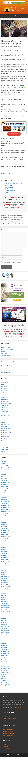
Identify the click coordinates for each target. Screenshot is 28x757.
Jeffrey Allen (4, 407)
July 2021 (3, 566)
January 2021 (4, 578)
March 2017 (4, 662)
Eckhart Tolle (4, 401)
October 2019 (4, 609)
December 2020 (5, 580)
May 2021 (3, 570)
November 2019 (5, 607)
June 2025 (4, 474)
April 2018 (3, 643)
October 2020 (4, 584)
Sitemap (5, 744)
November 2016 (5, 668)
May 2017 (3, 660)
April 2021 (3, 572)
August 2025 (4, 472)
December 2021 (5, 555)
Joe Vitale (3, 409)
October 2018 (4, 634)
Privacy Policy (6, 748)
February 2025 (5, 478)
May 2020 (3, 595)
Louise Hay (4, 420)
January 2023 (4, 528)
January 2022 (4, 553)
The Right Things (5, 355)
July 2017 (3, 657)
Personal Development (14, 219)
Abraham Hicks (7, 215)
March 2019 (4, 624)
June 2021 (4, 568)
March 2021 (4, 574)
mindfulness (4, 219)
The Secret (4, 445)
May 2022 (3, 545)
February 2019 (5, 626)
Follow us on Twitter (6, 368)
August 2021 (4, 564)
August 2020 (4, 589)
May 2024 (3, 495)
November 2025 (5, 470)
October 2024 (4, 486)
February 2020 (5, 601)
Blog (12, 215)
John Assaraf (4, 411)
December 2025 (5, 468)
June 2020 (4, 593)
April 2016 (3, 680)
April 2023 (3, 522)
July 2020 (3, 591)
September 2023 (5, 511)
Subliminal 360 (14, 115)
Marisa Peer (4, 422)
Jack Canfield (4, 405)
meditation (21, 217)
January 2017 (4, 664)
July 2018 (3, 637)
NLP (2, 434)
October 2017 (4, 655)
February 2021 (5, 576)
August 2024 (4, 488)
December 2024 (5, 482)
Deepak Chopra (5, 397)
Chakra (3, 393)
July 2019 (3, 616)
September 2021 (5, 561)
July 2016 (3, 676)
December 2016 (5, 666)
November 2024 (5, 484)
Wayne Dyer (4, 451)
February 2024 (5, 501)
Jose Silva (4, 413)
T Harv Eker (4, 443)
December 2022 (5, 530)
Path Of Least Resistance (7, 349)
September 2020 (5, 586)
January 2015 (4, 689)
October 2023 (4, 509)
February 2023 (5, 526)
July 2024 (3, 490)
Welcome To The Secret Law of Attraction (13, 224)
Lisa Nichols (4, 418)
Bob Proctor (4, 386)
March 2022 (4, 549)
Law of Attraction (18, 215)
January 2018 (4, 649)
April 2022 (3, 547)
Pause (3, 351)
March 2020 (4, 599)
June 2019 (4, 618)
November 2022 (5, 532)
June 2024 (4, 493)
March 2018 (4, 645)
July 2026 (3, 461)
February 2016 (5, 685)
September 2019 (5, 612)
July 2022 (3, 541)
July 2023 (3, 516)
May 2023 (3, 520)
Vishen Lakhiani (5, 449)
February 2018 (5, 647)
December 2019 (5, 605)
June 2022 (4, 543)
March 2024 (4, 499)
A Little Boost (4, 353)
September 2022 (5, 536)
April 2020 (3, 597)
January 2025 (4, 480)
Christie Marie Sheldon (7, 395)
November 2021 (5, 557)
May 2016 (3, 678)
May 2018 (3, 641)
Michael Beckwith (5, 428)
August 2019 (4, 614)
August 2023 (4, 513)
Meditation (4, 426)
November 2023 (5, 507)
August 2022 (4, 539)
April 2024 (3, 497)
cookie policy (18, 707)
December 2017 (5, 651)
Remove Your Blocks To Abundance (12, 221)
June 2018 (4, 639)
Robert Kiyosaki (5, 441)
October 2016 (4, 670)
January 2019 (4, 628)
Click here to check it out (7, 173)
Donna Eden (4, 399)
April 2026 (3, 463)
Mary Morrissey (5, 424)
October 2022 (4, 534)
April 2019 (3, 622)
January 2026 (4, 465)
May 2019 (3, 620)
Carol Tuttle (4, 390)
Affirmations (6, 217)
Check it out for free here (7, 138)
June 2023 (4, 518)
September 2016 (5, 672)
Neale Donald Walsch (6, 432)
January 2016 (4, 687)
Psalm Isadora (5, 436)
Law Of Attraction (14, 217)
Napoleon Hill (4, 430)
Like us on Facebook (6, 366)
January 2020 (4, 603)
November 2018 (5, 632)
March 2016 (4, 682)
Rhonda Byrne (5, 438)
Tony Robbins (4, 447)
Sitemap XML (6, 746)
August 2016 (4, 674)
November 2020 (5, 582)
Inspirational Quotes (6, 403)
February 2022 (5, 551)
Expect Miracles (5, 347)
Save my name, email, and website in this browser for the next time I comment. (13, 261)
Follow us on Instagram (7, 370)
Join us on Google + (6, 372)
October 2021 (4, 559)
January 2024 (4, 503)
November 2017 (5, 653)
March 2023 (4, 524)
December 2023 (5, 505)
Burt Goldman (4, 388)
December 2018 (5, 630)
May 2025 (3, 476)
